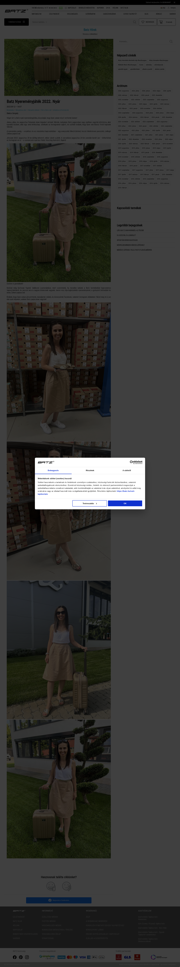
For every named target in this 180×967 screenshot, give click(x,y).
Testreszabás (88, 503)
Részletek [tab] (90, 470)
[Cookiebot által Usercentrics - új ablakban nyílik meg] (131, 462)
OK (125, 503)
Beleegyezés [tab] (53, 470)
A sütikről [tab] (127, 470)
